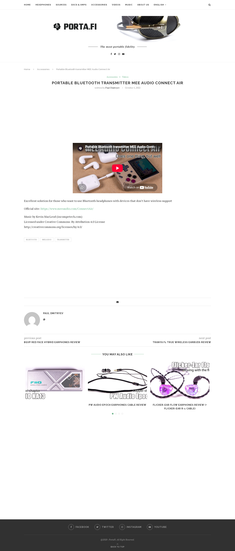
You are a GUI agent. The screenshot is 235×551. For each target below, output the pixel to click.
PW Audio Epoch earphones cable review (117, 405)
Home (27, 5)
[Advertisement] (117, 115)
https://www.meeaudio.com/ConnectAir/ (67, 209)
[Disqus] (117, 464)
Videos (116, 5)
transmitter (63, 239)
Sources (61, 5)
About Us (143, 5)
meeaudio (46, 239)
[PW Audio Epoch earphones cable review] (117, 380)
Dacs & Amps (78, 5)
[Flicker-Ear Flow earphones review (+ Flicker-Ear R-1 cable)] (179, 380)
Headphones (43, 5)
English (159, 5)
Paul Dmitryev (112, 87)
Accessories (99, 5)
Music (129, 5)
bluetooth (31, 239)
